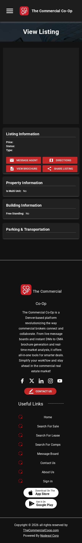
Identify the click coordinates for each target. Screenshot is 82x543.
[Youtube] (60, 381)
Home (48, 417)
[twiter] (32, 381)
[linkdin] (41, 381)
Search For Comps (47, 444)
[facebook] (22, 381)
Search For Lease (48, 435)
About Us (48, 472)
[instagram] (50, 381)
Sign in (48, 481)
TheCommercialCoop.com (41, 530)
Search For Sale (48, 426)
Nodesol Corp (49, 535)
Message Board (48, 454)
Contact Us (47, 463)
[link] (45, 11)
